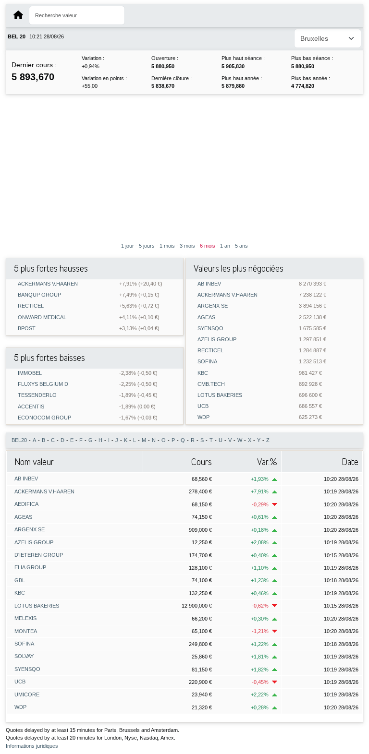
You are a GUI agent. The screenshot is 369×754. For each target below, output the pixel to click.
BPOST (27, 328)
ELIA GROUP (30, 567)
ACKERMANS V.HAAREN (48, 284)
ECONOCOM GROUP (44, 417)
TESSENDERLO (37, 395)
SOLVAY (24, 656)
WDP (203, 417)
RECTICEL (31, 306)
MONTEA (25, 631)
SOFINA (207, 361)
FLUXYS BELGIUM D (43, 384)
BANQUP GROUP (39, 295)
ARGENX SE (212, 306)
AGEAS (206, 317)
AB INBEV (209, 284)
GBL (19, 580)
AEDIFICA (26, 504)
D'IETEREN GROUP (38, 555)
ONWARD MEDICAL (42, 317)
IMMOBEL (30, 373)
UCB (203, 406)
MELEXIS (25, 618)
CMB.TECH (211, 384)
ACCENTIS (31, 406)
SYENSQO (210, 328)
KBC (202, 373)
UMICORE (26, 694)
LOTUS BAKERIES (219, 395)
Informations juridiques (32, 746)
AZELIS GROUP (216, 339)
